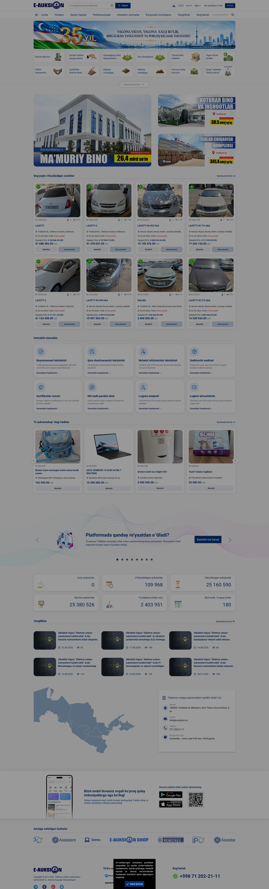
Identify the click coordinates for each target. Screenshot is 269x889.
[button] (134, 884)
